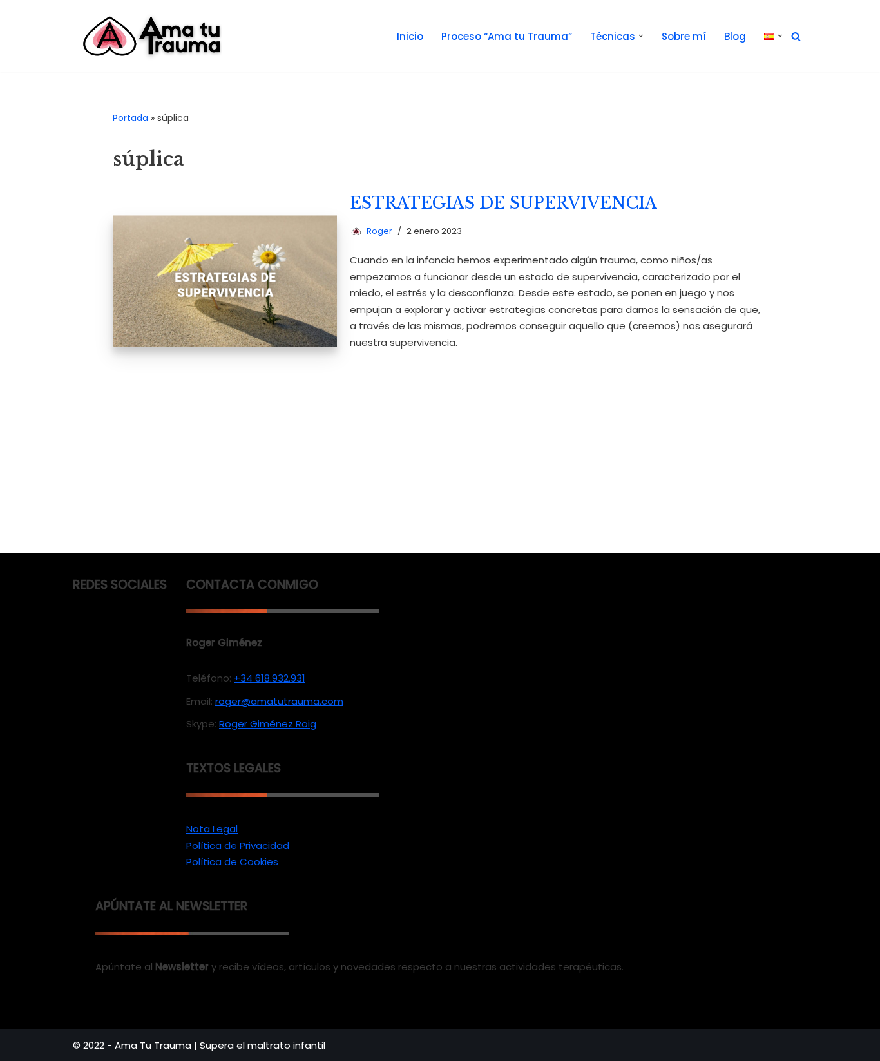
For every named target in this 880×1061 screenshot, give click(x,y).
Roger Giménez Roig (267, 724)
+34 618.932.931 (269, 678)
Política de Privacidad (237, 845)
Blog (735, 36)
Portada (130, 117)
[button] (641, 36)
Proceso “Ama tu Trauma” (506, 36)
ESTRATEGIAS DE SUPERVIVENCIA (503, 203)
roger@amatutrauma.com (279, 701)
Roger (379, 231)
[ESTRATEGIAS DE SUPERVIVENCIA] (225, 280)
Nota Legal (212, 829)
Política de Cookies (232, 861)
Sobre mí (684, 36)
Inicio (410, 36)
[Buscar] (796, 36)
